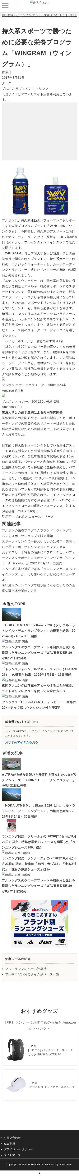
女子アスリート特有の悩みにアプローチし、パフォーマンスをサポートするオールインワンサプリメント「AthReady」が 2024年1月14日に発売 (38, 558)
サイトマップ (12, 1155)
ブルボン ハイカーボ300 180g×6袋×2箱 (30, 401)
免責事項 (9, 1143)
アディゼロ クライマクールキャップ (52, 1087)
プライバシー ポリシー (18, 1149)
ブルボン (8, 88)
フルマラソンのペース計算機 (26, 968)
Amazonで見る (13, 390)
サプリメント (25, 88)
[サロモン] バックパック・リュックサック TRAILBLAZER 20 (50, 1052)
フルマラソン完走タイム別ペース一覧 (32, 974)
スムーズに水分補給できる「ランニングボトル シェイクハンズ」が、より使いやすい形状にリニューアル (39, 574)
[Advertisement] (39, 126)
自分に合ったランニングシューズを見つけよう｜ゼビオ (39, 15)
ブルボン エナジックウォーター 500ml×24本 (34, 385)
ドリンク (42, 88)
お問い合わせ (12, 1137)
